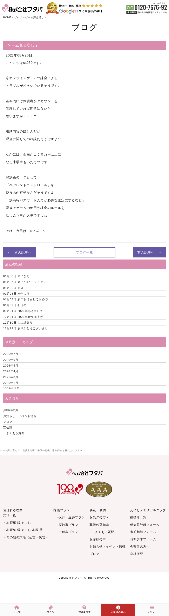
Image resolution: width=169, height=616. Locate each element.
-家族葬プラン (68, 524)
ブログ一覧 (84, 252)
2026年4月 (10, 371)
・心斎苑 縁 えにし (17, 522)
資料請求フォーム (143, 539)
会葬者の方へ (140, 546)
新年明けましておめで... (27, 299)
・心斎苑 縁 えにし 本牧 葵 (23, 530)
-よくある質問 (104, 532)
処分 (13, 288)
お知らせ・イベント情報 (20, 416)
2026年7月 (10, 353)
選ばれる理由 (13, 510)
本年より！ (18, 293)
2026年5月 (10, 365)
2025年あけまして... (24, 311)
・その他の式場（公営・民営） (26, 537)
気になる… (18, 276)
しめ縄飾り (18, 322)
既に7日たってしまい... (26, 282)
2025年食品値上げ (23, 316)
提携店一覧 (138, 517)
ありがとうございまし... (27, 328)
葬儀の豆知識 (99, 524)
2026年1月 (10, 382)
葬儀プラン (61, 510)
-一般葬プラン (68, 532)
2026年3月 (10, 377)
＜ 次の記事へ (19, 252)
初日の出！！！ (21, 305)
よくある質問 (15, 433)
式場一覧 (9, 515)
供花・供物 (97, 510)
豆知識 (7, 427)
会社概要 (136, 554)
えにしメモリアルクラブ (148, 510)
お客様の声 (10, 410)
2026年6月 (10, 359)
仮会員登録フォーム (144, 524)
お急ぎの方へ (99, 517)
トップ (16, 612)
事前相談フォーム (143, 532)
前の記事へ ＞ (149, 252)
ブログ (7, 421)
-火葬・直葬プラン (71, 517)
